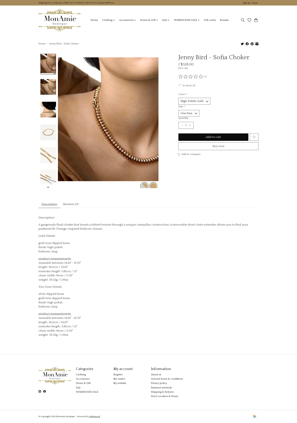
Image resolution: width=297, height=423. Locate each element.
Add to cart (213, 137)
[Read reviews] (191, 76)
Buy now (218, 146)
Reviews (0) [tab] (71, 204)
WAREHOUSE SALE (87, 392)
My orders (119, 379)
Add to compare (191, 154)
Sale (78, 387)
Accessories (83, 379)
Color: (182, 94)
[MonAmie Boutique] (59, 20)
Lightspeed (94, 416)
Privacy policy (159, 383)
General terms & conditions (167, 379)
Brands (224, 20)
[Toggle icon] (242, 20)
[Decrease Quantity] (182, 125)
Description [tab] (49, 204)
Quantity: (183, 118)
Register (118, 374)
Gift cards (210, 20)
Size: (181, 106)
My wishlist (119, 383)
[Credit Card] (254, 416)
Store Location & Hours (164, 396)
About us (156, 374)
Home (94, 20)
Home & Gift (83, 383)
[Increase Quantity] (189, 125)
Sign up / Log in (250, 3)
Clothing (81, 374)
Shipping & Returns (162, 392)
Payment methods (161, 387)
